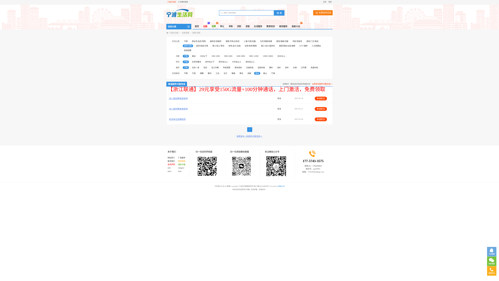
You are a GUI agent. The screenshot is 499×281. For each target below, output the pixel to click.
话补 (279, 68)
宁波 (194, 73)
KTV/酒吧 (303, 46)
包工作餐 (215, 68)
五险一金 (195, 68)
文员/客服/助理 (266, 41)
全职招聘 (185, 33)
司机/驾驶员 (297, 41)
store (180, 171)
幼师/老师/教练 (251, 46)
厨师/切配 (196, 33)
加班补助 (261, 68)
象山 (265, 73)
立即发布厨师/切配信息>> (322, 84)
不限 (186, 41)
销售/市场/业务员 (232, 41)
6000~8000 (241, 56)
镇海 (233, 73)
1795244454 (317, 166)
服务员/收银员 (215, 41)
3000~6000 (228, 56)
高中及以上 (223, 62)
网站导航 (181, 161)
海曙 (201, 73)
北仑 (225, 73)
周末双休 (238, 68)
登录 (330, 2)
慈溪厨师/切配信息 (176, 84)
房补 (287, 68)
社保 (295, 68)
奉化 (241, 73)
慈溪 (257, 73)
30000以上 (281, 56)
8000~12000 (253, 56)
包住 (205, 68)
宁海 (273, 73)
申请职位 (321, 98)
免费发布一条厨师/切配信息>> (249, 136)
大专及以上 (236, 62)
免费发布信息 (325, 13)
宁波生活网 (173, 33)
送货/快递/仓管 (202, 46)
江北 (217, 73)
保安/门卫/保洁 (312, 41)
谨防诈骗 (181, 164)
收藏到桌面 (184, 2)
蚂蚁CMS (281, 186)
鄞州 (209, 73)
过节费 (303, 68)
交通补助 (249, 68)
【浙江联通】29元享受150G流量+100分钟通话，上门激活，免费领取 (246, 89)
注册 (324, 2)
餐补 (271, 68)
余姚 (249, 73)
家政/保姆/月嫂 (282, 41)
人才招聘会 (316, 46)
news (169, 171)
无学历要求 (196, 62)
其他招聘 (187, 50)
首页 (197, 26)
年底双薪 (226, 68)
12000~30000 (268, 56)
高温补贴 (314, 68)
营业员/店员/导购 (199, 41)
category (181, 168)
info (169, 168)
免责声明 (171, 164)
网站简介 (171, 158)
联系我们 (171, 161)
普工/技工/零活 (218, 46)
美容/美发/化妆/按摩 (287, 46)
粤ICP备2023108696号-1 (262, 186)
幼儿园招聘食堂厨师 (178, 98)
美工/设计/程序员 (268, 46)
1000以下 (203, 56)
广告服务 (181, 158)
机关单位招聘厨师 (177, 119)
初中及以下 (209, 62)
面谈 (194, 56)
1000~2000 (215, 56)
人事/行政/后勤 (250, 41)
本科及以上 (250, 62)
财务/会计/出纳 (235, 46)
